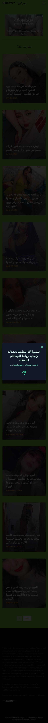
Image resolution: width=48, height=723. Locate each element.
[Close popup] (42, 347)
